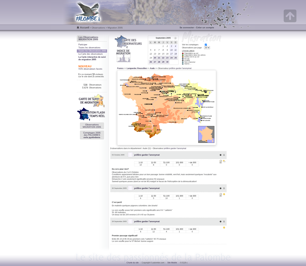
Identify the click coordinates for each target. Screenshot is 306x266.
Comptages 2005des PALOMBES (92, 135)
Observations (98, 27)
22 (163, 58)
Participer (82, 44)
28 (159, 62)
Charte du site (133, 263)
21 (159, 58)
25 (176, 58)
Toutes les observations (89, 47)
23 (167, 58)
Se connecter (187, 27)
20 (155, 58)
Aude (152, 68)
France (120, 68)
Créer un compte (205, 27)
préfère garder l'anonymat (180, 68)
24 (171, 58)
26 (151, 62)
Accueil (84, 27)
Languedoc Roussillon (137, 68)
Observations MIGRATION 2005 (92, 125)
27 (155, 62)
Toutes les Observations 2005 (92, 51)
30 (167, 62)
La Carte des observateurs (90, 54)
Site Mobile (172, 263)
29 (163, 62)
